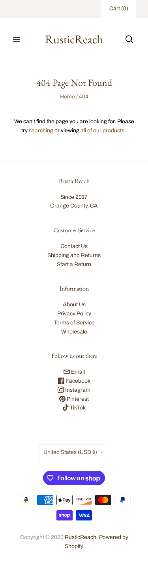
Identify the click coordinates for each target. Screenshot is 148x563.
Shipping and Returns (74, 255)
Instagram (77, 390)
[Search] (129, 39)
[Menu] (16, 39)
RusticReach (80, 537)
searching (41, 130)
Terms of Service (74, 323)
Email (77, 372)
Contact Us (74, 246)
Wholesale (74, 332)
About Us (74, 304)
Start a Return (74, 264)
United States (70, 452)
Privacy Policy (74, 314)
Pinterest (77, 399)
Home (67, 97)
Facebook (77, 381)
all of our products (102, 130)
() (118, 8)
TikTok (77, 408)
